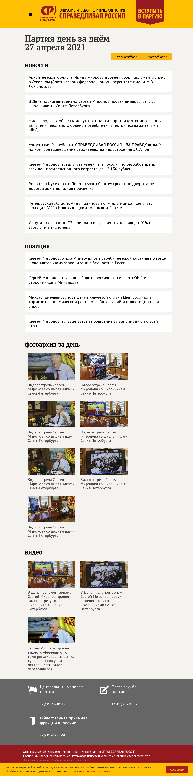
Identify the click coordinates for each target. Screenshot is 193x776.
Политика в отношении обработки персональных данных (56, 760)
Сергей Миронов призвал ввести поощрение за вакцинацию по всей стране (93, 323)
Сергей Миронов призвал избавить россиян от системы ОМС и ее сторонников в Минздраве (90, 280)
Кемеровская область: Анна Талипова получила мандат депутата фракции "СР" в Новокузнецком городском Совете (91, 205)
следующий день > (157, 56)
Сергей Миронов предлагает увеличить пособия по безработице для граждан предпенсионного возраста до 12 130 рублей (94, 166)
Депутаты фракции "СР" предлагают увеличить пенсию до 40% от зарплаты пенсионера (91, 225)
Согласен (177, 769)
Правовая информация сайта (90, 771)
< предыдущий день (126, 56)
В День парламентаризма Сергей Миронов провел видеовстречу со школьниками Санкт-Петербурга (92, 103)
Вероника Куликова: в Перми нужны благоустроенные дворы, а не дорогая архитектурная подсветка (91, 186)
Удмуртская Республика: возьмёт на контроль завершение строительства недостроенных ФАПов (96, 147)
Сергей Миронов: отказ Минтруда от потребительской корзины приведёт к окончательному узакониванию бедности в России (98, 260)
